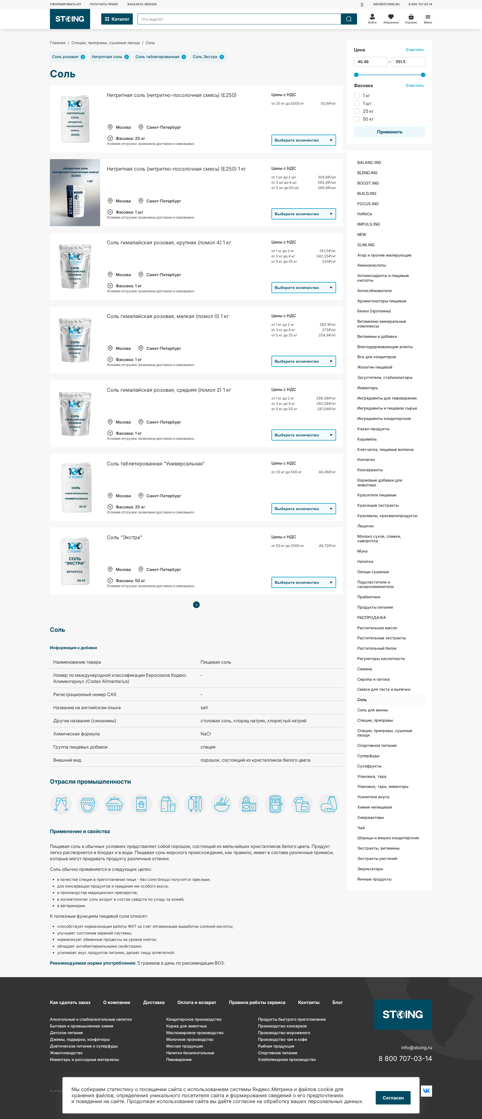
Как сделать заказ (70, 1002)
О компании (116, 1002)
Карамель (367, 439)
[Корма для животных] (141, 804)
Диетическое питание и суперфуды (84, 1046)
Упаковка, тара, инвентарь (383, 786)
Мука (362, 551)
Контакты (309, 1002)
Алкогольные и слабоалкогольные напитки (91, 1019)
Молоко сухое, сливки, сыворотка (379, 538)
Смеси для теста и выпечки (383, 689)
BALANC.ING (369, 162)
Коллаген (366, 459)
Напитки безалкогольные (190, 1052)
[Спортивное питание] (302, 804)
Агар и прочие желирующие (384, 255)
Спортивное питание (377, 745)
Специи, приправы (375, 720)
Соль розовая (68, 56)
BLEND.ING (367, 172)
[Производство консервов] (248, 804)
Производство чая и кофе (282, 1039)
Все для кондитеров (376, 356)
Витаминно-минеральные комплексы (381, 323)
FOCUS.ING (368, 203)
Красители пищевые (376, 494)
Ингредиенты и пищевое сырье (387, 408)
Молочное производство (189, 1039)
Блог (337, 1002)
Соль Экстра (207, 56)
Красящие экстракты (378, 505)
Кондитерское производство (193, 1019)
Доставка (154, 1002)
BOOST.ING (368, 183)
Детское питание (66, 1032)
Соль (362, 699)
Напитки (365, 561)
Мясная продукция (184, 1046)
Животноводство (66, 1052)
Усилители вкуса (373, 796)
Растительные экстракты (381, 637)
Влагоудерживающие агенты (385, 346)
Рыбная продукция (276, 1046)
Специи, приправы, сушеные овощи (384, 733)
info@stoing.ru (386, 4)
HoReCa (364, 213)
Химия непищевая (374, 807)
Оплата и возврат (196, 1002)
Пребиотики (368, 596)
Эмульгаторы (370, 868)
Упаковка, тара (371, 776)
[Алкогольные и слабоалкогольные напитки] (61, 804)
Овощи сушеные (373, 571)
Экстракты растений (377, 858)
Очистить (415, 49)
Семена (364, 668)
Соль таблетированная (160, 56)
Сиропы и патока (373, 679)
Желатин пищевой (374, 367)
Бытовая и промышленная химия (81, 1026)
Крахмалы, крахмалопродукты (387, 515)
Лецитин (365, 525)
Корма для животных (186, 1026)
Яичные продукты (374, 879)
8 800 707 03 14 (420, 4)
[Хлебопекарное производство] (329, 804)
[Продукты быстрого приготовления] (222, 804)
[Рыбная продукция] (275, 804)
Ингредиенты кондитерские (384, 418)
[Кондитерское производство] (114, 804)
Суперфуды (368, 755)
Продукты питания (375, 607)
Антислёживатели (374, 290)
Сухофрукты (369, 766)
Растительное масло (377, 627)
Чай (361, 827)
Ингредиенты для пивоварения (387, 398)
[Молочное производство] (168, 804)
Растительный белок (377, 648)
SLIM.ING (366, 244)
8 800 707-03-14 (405, 1058)
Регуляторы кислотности (381, 658)
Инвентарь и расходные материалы (84, 1059)
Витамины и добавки (377, 336)
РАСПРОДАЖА (371, 617)
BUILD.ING (366, 193)
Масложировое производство (194, 1032)
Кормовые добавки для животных (379, 482)
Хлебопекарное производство (287, 1059)
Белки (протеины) (374, 311)
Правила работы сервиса (257, 1002)
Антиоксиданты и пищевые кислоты (383, 278)
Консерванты (370, 469)
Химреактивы (370, 817)
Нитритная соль (109, 56)
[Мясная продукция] (195, 804)
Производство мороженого (284, 1032)
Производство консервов (282, 1026)
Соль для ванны (372, 709)
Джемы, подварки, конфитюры (80, 1039)
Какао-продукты (373, 428)
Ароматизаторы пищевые (381, 300)
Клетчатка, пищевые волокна (385, 449)
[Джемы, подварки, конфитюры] (88, 804)
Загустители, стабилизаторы (384, 377)
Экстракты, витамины (378, 848)
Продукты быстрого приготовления (292, 1019)
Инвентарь (367, 387)
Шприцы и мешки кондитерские (388, 837)
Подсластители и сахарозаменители (375, 584)
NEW (361, 234)
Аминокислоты (371, 265)
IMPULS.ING (368, 224)
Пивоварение (179, 1059)
